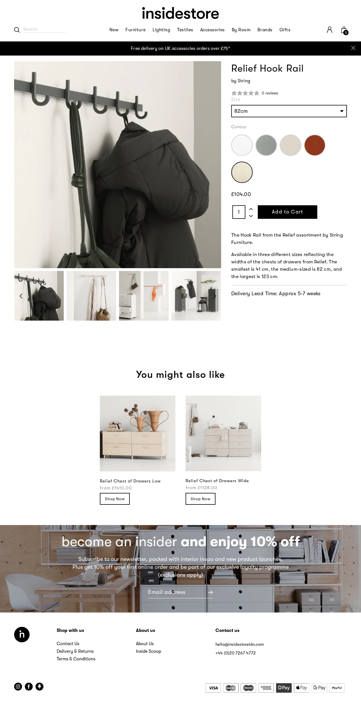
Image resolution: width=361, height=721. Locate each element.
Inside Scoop (148, 651)
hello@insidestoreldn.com (239, 644)
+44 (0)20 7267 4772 (235, 653)
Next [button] (214, 296)
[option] (180, 48)
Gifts (284, 29)
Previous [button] (20, 296)
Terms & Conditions (76, 659)
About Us (145, 643)
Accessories (212, 29)
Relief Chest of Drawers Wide (217, 480)
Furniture (136, 29)
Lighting (161, 29)
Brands (264, 29)
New (114, 29)
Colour (239, 126)
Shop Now (115, 499)
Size (236, 99)
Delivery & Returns (75, 651)
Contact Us (68, 643)
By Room (241, 29)
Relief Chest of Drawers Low (130, 481)
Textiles (185, 29)
